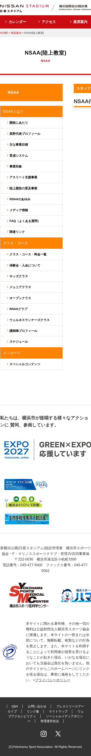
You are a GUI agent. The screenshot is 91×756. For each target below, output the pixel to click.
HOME (4, 32)
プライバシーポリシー (52, 680)
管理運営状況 (49, 721)
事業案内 (16, 32)
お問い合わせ (37, 706)
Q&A (14, 706)
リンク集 (33, 711)
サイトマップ (58, 711)
